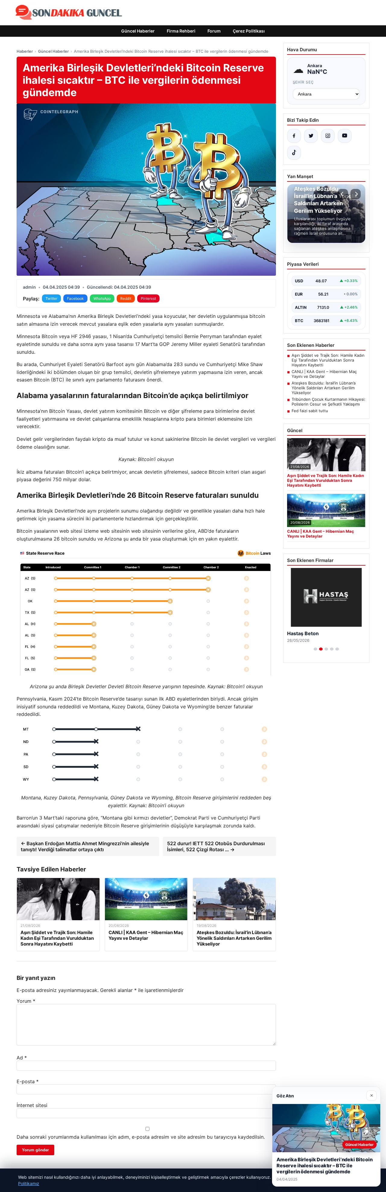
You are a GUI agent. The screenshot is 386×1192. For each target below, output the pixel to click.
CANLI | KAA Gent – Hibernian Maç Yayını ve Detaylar (324, 374)
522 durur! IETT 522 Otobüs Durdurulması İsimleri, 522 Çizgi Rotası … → (216, 846)
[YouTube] (345, 136)
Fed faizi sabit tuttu (310, 410)
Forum (214, 30)
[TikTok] (294, 153)
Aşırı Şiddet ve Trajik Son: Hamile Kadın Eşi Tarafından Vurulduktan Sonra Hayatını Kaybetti (328, 360)
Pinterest (148, 298)
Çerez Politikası (249, 30)
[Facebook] (294, 136)
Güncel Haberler (138, 30)
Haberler (25, 51)
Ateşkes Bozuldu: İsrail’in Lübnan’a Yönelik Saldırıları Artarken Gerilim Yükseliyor (324, 388)
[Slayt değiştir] (315, 649)
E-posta (28, 1081)
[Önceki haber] (343, 194)
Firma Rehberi (181, 30)
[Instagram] (328, 136)
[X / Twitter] (311, 136)
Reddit (125, 298)
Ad (22, 1058)
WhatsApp (102, 298)
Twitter (51, 298)
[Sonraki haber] (355, 194)
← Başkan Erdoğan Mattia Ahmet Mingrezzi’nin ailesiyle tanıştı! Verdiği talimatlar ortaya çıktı (85, 846)
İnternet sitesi (32, 1105)
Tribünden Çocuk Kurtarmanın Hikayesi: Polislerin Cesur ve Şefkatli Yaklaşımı (328, 401)
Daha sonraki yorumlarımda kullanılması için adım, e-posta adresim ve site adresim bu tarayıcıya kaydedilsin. (141, 1137)
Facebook (75, 298)
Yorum (26, 1001)
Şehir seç (303, 82)
